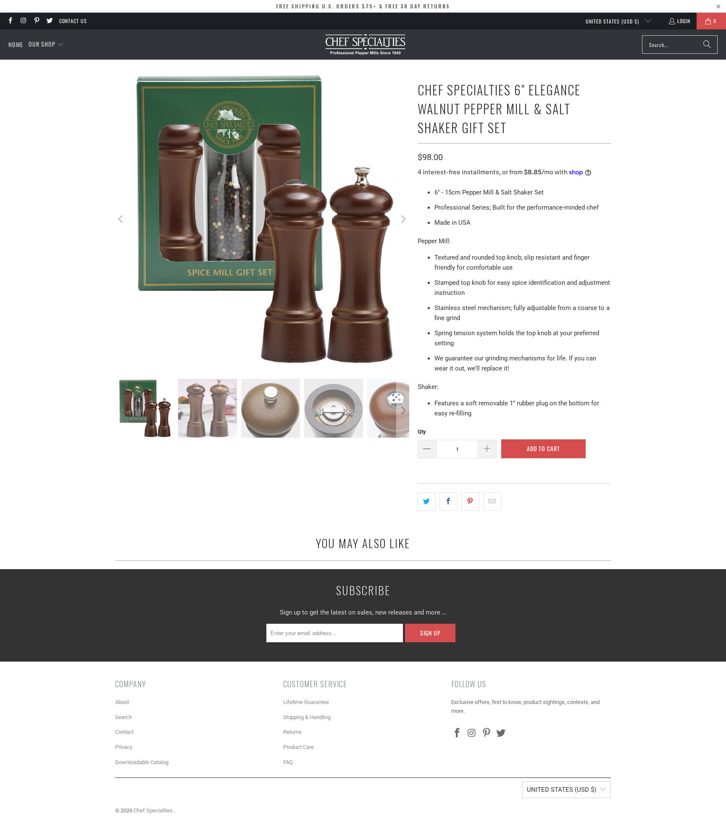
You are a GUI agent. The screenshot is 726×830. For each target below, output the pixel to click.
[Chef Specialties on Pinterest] (36, 20)
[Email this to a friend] (492, 501)
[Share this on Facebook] (448, 501)
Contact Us (73, 20)
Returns (292, 732)
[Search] (707, 44)
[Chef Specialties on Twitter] (49, 20)
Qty (422, 431)
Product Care (298, 747)
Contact (124, 732)
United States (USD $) (613, 21)
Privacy (123, 747)
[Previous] (121, 219)
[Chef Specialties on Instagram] (22, 20)
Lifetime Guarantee (306, 702)
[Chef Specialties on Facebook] (9, 20)
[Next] (403, 219)
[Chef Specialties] (365, 44)
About (122, 702)
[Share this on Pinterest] (470, 501)
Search (123, 717)
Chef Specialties (154, 810)
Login (683, 20)
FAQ (288, 762)
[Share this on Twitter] (427, 501)
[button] (46, 44)
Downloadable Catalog (141, 762)
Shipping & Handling (307, 717)
